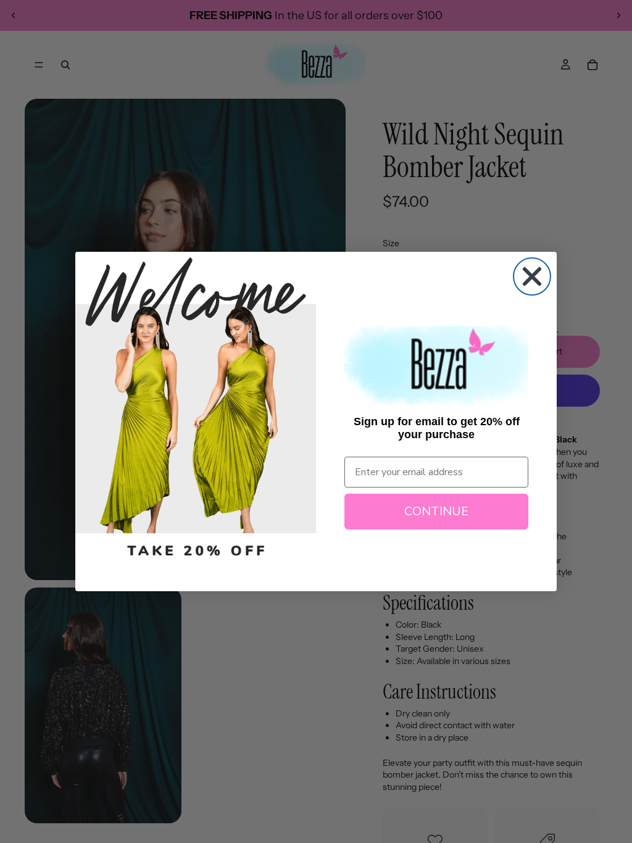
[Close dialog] (532, 276)
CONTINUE (436, 511)
